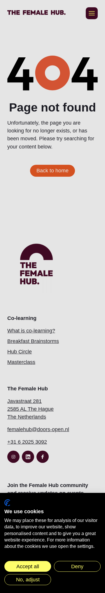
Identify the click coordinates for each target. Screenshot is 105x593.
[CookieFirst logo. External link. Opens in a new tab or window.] (7, 502)
